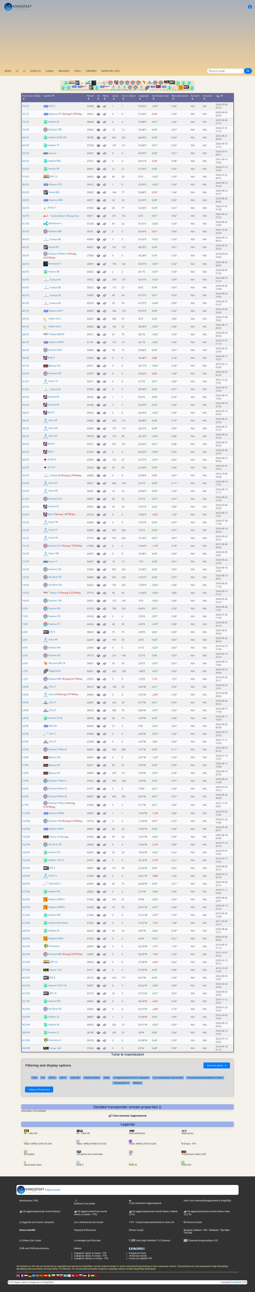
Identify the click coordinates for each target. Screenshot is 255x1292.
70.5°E (25, 129)
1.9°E (25, 671)
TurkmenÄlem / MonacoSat (64, 215)
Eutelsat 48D (55, 954)
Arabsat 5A (53, 396)
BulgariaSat (55, 671)
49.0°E (25, 247)
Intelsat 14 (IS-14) (57, 985)
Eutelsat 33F (55, 373)
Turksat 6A (55, 303)
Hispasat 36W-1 (56, 938)
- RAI (204, 1230)
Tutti (34, 1077)
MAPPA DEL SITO (110, 71)
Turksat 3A (55, 295)
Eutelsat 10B (55, 600)
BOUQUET (64, 71)
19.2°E (25, 522)
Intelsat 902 (54, 1001)
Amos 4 (52, 153)
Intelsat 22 (53, 121)
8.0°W (25, 788)
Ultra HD (75, 1077)
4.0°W (25, 733)
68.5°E (25, 137)
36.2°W (26, 946)
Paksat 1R (55, 592)
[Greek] (65, 1275)
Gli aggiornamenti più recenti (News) (41, 1211)
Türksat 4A (55, 279)
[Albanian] (96, 1275)
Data (106, 1077)
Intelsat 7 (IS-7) (56, 860)
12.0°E (25, 592)
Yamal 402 (53, 192)
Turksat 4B (55, 239)
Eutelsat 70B (55, 129)
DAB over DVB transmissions (34, 1248)
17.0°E (25, 561)
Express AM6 (56, 200)
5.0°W (25, 749)
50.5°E (25, 231)
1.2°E (25, 679)
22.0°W (26, 868)
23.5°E (25, 483)
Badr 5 (51, 412)
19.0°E (25, 553)
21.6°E (25, 498)
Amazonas (54, 946)
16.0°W (26, 844)
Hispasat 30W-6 (56, 907)
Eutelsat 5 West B (58, 749)
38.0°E (25, 334)
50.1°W (26, 1001)
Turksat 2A (55, 475)
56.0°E (25, 184)
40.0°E (25, 311)
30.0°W (26, 899)
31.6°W (26, 922)
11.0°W (26, 813)
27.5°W (26, 891)
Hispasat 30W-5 (56, 899)
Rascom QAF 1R (57, 663)
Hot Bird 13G (55, 584)
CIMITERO (91, 71)
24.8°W (26, 883)
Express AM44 (56, 813)
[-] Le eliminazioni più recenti (168, 1077)
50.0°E (25, 239)
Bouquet (188, 1230)
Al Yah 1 (52, 207)
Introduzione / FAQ (28, 1200)
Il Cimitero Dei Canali (30, 1240)
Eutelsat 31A (55, 545)
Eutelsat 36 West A (58, 253)
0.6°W (25, 694)
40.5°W (26, 977)
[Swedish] (33, 1275)
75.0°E (25, 106)
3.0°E (25, 655)
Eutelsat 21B (55, 498)
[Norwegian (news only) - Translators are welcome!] (37, 1275)
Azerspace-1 (55, 263)
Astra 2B (53, 694)
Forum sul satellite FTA (140, 1258)
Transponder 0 (121, 1083)
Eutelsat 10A (55, 820)
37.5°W (26, 962)
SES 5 (52, 631)
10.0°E (25, 600)
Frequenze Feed (137, 1253)
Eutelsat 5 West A (58, 803)
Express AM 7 (56, 310)
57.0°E (25, 176)
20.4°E (25, 514)
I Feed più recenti (138, 1256)
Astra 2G (53, 428)
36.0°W (26, 938)
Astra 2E (53, 420)
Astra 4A (53, 639)
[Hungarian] (92, 1275)
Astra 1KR (54, 553)
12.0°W (26, 821)
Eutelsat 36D (55, 349)
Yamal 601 (53, 247)
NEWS (7, 71)
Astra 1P (53, 530)
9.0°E (25, 608)
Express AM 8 (56, 828)
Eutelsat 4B (54, 647)
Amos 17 (52, 561)
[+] (17, 71)
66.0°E (25, 145)
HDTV (52, 1077)
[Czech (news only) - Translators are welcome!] (57, 1275)
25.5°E (25, 467)
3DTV (63, 1077)
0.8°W (25, 686)
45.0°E (25, 271)
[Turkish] (77, 1275)
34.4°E (25, 358)
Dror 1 (52, 733)
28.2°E (25, 420)
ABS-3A (53, 725)
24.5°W (26, 875)
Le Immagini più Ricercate (87, 1240)
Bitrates (137, 1083)
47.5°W (26, 993)
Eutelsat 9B (54, 608)
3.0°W (25, 726)
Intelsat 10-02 (55, 718)
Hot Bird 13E (55, 844)
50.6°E (25, 255)
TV (42, 1077)
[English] (18, 1275)
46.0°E (25, 264)
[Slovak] (61, 1275)
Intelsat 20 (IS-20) (57, 137)
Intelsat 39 (53, 168)
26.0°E (25, 444)
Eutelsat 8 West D (58, 788)
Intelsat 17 (53, 145)
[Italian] (49, 1275)
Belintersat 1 (55, 223)
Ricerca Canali (194, 1222)
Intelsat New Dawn (58, 922)
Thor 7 (52, 686)
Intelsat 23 (53, 1016)
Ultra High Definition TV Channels (152, 1240)
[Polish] (53, 1275)
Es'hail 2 (52, 459)
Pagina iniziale (52, 1190)
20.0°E (25, 506)
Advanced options (217, 1065)
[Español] (45, 1275)
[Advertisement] (127, 40)
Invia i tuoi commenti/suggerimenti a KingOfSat (207, 1200)
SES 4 (52, 867)
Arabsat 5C (53, 506)
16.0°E (25, 569)
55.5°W (26, 1024)
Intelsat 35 (53, 930)
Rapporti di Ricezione (85, 1230)
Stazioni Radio (91, 1077)
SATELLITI (35, 71)
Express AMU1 (56, 342)
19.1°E (25, 545)
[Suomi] (69, 1275)
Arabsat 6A (53, 404)
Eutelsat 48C (55, 678)
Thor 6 (52, 710)
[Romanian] (88, 1275)
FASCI (77, 71)
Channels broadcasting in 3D (202, 1240)
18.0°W (26, 852)
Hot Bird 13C (55, 1008)
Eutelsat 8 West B (58, 796)
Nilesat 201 (54, 773)
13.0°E (25, 577)
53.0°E (25, 200)
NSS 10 (53, 961)
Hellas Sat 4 (55, 326)
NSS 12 (53, 176)
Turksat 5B (55, 287)
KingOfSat (236, 1282)
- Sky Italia (223, 1230)
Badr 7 (51, 451)
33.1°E (25, 365)
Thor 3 (52, 741)
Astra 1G (53, 381)
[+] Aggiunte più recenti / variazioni (131, 1077)
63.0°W (26, 1048)
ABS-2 (52, 106)
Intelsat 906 (54, 160)
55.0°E (25, 192)
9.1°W (25, 804)
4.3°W (25, 741)
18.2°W (26, 860)
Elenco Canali (136, 1230)
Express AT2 (55, 184)
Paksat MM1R (57, 334)
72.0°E (25, 121)
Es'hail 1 (52, 467)
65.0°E (25, 153)
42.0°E (25, 279)
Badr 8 (51, 443)
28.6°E (25, 412)
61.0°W (26, 1040)
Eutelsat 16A (55, 569)
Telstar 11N (55, 969)
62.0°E (25, 168)
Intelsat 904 (54, 914)
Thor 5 (52, 702)
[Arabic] (73, 1275)
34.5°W (26, 930)
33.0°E (25, 373)
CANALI (50, 71)
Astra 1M (53, 522)
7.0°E (25, 616)
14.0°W (26, 829)
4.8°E (25, 632)
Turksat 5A (55, 389)
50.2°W (26, 1009)
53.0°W (26, 1016)
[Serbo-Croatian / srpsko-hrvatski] (84, 1275)
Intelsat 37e (54, 852)
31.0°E (25, 389)
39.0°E (25, 318)
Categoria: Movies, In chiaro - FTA (91, 1258)
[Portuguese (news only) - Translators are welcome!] (41, 1275)
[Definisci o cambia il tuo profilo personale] (250, 7)
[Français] (22, 1275)
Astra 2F (53, 436)
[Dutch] (26, 1275)
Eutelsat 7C (54, 624)
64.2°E (25, 161)
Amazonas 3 (55, 1040)
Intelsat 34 (53, 1024)
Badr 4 (51, 357)
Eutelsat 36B (55, 231)
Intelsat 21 (53, 1032)
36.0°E (25, 342)
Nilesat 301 (54, 765)
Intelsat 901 (54, 891)
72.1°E (25, 114)
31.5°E (25, 381)
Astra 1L (53, 875)
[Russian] (81, 1275)
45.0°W (26, 985)
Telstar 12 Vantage (59, 836)
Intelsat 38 (53, 271)
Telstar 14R (55, 1048)
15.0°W (26, 836)
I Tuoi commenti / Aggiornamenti (129, 1115)
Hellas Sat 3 (55, 318)
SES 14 (52, 993)
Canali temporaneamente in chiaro (205, 1077)
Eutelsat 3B (54, 655)
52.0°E (25, 215)
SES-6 (52, 977)
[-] (24, 71)
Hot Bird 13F (55, 577)
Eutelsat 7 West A (58, 780)
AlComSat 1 (55, 883)
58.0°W (26, 1032)
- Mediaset (212, 1230)
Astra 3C (53, 483)
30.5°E (25, 397)
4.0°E (25, 647)
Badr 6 (51, 514)
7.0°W (25, 757)
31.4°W (26, 915)
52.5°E (25, 208)
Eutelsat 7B (54, 616)
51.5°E (25, 223)
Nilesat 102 (54, 757)
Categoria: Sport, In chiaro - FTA (90, 1253)
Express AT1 (55, 113)
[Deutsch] (30, 1275)
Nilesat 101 (54, 365)
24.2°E (25, 475)
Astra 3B (53, 490)
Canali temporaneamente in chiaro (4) (154, 1222)
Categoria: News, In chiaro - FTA (90, 1256)
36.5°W (26, 954)
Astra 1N (53, 537)
